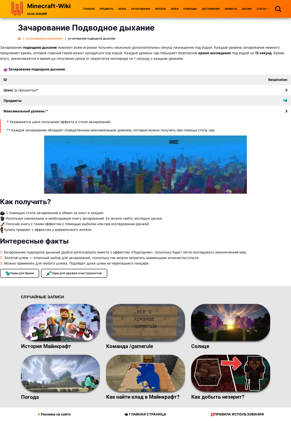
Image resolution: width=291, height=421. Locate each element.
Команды (190, 8)
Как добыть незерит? (217, 397)
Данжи (247, 8)
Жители (160, 8)
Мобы (122, 8)
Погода (30, 397)
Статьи (261, 8)
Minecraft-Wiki (49, 5)
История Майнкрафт (46, 346)
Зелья (175, 8)
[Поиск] (278, 9)
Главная (89, 8)
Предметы (106, 8)
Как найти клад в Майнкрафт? (143, 397)
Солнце (200, 346)
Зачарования (140, 8)
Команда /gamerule (129, 346)
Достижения (211, 8)
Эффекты (230, 8)
